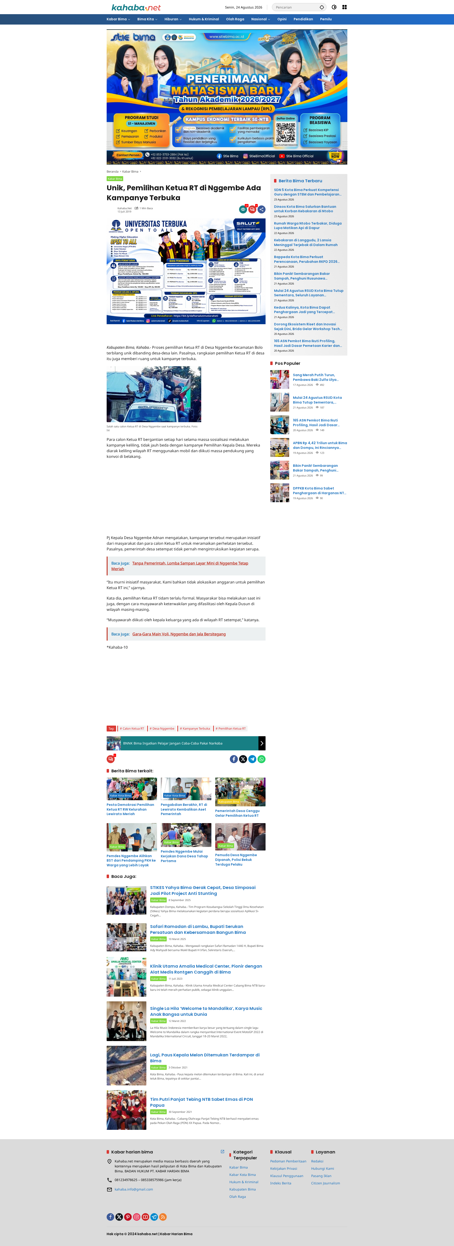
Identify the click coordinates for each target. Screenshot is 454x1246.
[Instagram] (136, 1217)
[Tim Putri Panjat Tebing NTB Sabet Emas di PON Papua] (126, 1110)
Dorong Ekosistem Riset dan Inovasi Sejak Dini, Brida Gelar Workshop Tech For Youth (307, 326)
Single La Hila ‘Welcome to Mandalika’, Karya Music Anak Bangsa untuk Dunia (206, 1011)
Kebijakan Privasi (283, 1168)
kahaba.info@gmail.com (134, 1189)
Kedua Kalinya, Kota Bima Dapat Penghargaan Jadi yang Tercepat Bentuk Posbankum (303, 309)
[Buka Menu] (344, 7)
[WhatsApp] (262, 759)
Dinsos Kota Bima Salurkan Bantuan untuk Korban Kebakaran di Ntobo (305, 208)
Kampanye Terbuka (196, 728)
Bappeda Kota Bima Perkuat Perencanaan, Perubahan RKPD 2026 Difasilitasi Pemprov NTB (305, 259)
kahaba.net (125, 208)
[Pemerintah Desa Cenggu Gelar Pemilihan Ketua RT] (240, 792)
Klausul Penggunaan (286, 1176)
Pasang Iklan (321, 1176)
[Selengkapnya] (222, 1151)
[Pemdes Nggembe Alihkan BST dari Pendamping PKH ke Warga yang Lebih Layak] (132, 837)
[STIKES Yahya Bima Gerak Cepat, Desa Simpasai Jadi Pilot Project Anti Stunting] (126, 900)
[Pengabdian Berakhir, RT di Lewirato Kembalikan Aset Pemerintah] (186, 789)
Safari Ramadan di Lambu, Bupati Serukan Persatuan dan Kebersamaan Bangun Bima (198, 929)
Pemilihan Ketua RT (232, 728)
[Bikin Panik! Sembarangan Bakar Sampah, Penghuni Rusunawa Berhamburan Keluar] (279, 470)
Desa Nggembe (163, 728)
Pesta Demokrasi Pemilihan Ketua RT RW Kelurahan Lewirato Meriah (130, 809)
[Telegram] (252, 759)
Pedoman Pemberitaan (288, 1161)
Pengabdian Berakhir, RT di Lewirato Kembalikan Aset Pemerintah (184, 809)
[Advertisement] (162, 331)
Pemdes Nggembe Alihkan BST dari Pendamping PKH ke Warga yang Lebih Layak (131, 861)
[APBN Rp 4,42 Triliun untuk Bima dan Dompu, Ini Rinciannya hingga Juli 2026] (279, 447)
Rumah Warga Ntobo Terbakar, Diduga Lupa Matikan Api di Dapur (308, 225)
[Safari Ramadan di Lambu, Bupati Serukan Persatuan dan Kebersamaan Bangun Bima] (126, 937)
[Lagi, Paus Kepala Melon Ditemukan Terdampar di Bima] (126, 1065)
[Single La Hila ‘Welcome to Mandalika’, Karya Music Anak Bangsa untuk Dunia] (126, 1021)
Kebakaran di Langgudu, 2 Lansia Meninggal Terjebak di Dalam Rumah (306, 242)
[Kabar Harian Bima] (136, 6)
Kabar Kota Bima (120, 795)
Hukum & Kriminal (243, 1182)
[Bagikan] (262, 209)
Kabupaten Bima (229, 801)
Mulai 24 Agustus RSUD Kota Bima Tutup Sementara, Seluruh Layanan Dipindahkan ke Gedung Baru (309, 293)
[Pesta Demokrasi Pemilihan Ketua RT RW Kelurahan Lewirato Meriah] (132, 789)
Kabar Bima (115, 178)
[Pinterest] (128, 1217)
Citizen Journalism (325, 1183)
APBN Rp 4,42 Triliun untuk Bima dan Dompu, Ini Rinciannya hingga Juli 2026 (320, 445)
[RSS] (163, 1217)
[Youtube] (145, 1217)
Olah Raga (237, 1196)
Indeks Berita (280, 1183)
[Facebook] (234, 759)
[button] (322, 7)
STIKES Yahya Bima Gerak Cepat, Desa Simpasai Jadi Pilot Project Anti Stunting (203, 890)
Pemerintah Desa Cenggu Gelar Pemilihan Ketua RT (237, 813)
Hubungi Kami (322, 1168)
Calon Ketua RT (133, 728)
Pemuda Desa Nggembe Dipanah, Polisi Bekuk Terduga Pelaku (236, 860)
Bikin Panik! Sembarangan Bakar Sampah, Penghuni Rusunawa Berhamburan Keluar (302, 276)
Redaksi (317, 1161)
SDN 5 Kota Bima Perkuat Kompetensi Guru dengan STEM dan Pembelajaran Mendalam (306, 192)
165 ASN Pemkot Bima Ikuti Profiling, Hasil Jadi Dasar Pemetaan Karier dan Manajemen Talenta (307, 343)
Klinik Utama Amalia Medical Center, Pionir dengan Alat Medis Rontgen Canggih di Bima (206, 969)
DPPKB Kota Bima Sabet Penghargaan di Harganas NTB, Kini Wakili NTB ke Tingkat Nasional (320, 490)
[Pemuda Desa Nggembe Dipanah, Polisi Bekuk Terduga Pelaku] (240, 837)
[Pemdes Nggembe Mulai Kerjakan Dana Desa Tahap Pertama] (186, 835)
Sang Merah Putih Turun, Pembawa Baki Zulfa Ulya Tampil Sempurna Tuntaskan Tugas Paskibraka (318, 377)
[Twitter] (243, 759)
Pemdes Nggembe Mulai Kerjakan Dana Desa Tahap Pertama (184, 856)
